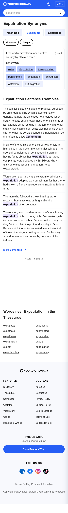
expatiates (9, 325)
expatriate (9, 331)
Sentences (54, 33)
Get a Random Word (34, 449)
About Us (40, 386)
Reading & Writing (12, 422)
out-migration (32, 84)
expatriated (42, 331)
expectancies (11, 352)
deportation (26, 69)
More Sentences (12, 250)
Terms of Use (43, 416)
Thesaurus (9, 392)
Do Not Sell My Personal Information (34, 484)
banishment (15, 77)
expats (39, 341)
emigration (34, 77)
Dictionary (8, 386)
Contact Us (41, 392)
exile (11, 69)
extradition (52, 77)
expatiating (42, 325)
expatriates (9, 336)
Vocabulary (9, 410)
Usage (6, 416)
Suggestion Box (44, 422)
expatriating (42, 336)
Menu (60, 3)
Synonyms (33, 33)
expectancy (42, 352)
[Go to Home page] (17, 4)
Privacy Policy (43, 398)
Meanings (13, 33)
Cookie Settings (44, 410)
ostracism (13, 84)
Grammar (8, 404)
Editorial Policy (43, 404)
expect (7, 347)
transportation (46, 69)
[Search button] (59, 13)
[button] (49, 3)
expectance (42, 347)
